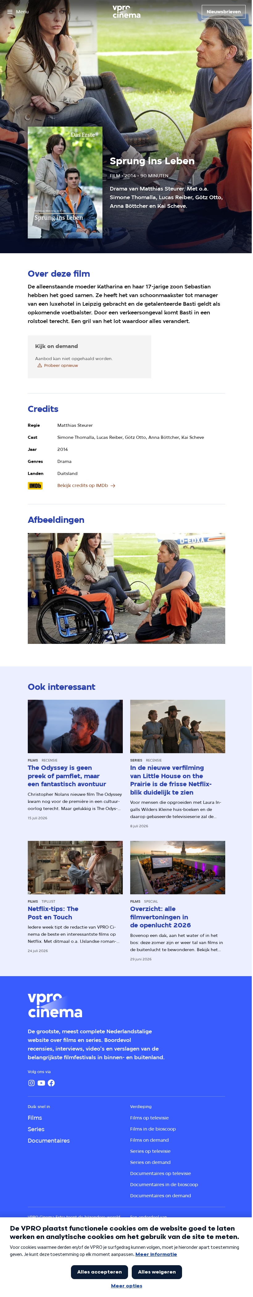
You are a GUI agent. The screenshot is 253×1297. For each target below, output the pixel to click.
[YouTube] (41, 1083)
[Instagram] (31, 1083)
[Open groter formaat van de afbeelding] (126, 588)
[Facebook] (51, 1083)
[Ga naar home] (126, 12)
